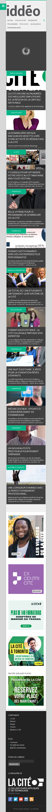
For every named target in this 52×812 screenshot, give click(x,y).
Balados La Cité (15, 730)
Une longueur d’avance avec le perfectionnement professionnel (25, 490)
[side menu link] (3, 7)
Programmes (12, 24)
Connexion (13, 742)
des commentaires (18, 748)
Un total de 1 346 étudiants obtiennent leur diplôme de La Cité (26, 293)
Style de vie (24, 24)
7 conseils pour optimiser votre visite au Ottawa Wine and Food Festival (25, 175)
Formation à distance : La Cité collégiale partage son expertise (25, 333)
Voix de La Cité (20, 20)
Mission (13, 721)
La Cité (12, 719)
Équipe (12, 724)
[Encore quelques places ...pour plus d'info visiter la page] (26, 677)
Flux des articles (17, 745)
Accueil (10, 20)
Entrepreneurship (14, 28)
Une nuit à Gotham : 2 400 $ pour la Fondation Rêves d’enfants (24, 372)
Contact (13, 727)
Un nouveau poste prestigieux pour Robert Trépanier (23, 451)
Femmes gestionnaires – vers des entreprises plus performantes (24, 254)
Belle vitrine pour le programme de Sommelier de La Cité (24, 214)
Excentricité (32, 20)
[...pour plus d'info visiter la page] (26, 516)
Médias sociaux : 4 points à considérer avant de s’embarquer (24, 411)
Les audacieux (35, 24)
